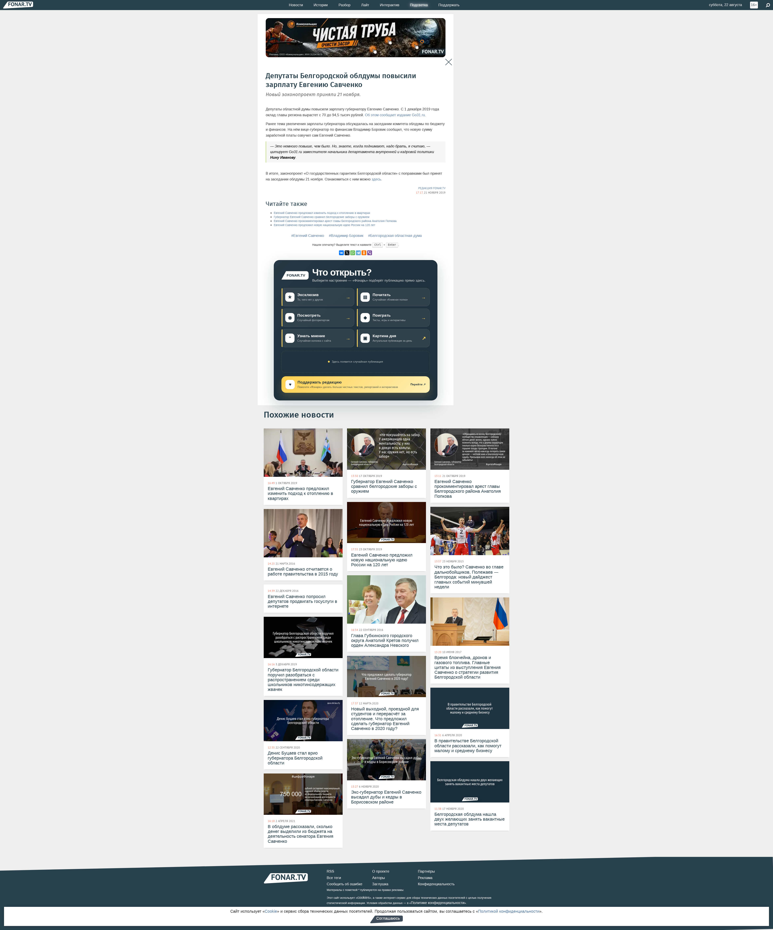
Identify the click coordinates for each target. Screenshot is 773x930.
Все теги (334, 877)
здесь (376, 179)
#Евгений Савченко (307, 235)
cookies (363, 897)
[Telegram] (358, 252)
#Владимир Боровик (346, 235)
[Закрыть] (448, 62)
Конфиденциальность (436, 884)
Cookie (271, 911)
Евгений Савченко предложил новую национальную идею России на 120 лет (324, 225)
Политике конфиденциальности (437, 902)
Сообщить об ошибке (344, 884)
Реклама (425, 877)
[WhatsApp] (352, 252)
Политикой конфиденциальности (508, 911)
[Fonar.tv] (18, 5)
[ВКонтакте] (341, 252)
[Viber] (369, 252)
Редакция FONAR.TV (431, 188)
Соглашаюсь (388, 918)
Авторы (378, 877)
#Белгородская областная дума (395, 235)
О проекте (380, 871)
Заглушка (380, 884)
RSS (330, 871)
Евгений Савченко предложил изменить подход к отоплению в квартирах (322, 213)
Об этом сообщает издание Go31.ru (395, 115)
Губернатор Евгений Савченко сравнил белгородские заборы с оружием (321, 217)
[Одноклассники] (364, 252)
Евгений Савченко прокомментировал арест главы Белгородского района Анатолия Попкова (335, 221)
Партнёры (426, 871)
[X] (347, 252)
